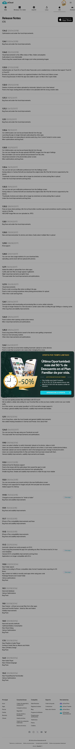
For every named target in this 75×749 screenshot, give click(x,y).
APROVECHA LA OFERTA (56, 393)
